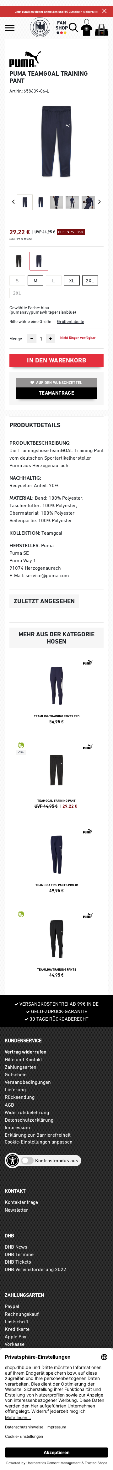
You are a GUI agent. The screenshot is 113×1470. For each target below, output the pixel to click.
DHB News (16, 1247)
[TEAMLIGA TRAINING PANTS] (56, 947)
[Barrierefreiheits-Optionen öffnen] (12, 1160)
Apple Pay (15, 1336)
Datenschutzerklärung (29, 1120)
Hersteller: (24, 545)
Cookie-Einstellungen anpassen (39, 1141)
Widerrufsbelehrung (27, 1112)
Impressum (17, 1127)
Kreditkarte (17, 1329)
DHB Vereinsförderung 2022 (35, 1269)
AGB (9, 1105)
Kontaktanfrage (21, 1202)
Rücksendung (20, 1097)
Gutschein (16, 1074)
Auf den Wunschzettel (59, 383)
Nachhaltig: (25, 478)
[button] (9, 27)
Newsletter (16, 1210)
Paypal (12, 1306)
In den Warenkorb (56, 360)
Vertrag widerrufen (25, 1051)
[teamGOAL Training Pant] (56, 778)
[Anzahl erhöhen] (50, 338)
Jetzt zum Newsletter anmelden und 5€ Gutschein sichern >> (56, 11)
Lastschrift (17, 1321)
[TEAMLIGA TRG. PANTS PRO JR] (56, 862)
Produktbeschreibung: (40, 443)
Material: (21, 498)
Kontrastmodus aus (56, 1160)
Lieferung (15, 1089)
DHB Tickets (18, 1262)
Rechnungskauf (22, 1314)
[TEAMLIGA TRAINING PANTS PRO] (56, 693)
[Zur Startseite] (49, 27)
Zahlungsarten (20, 1067)
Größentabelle (70, 321)
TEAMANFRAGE (56, 393)
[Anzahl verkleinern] (31, 338)
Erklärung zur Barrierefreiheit (38, 1135)
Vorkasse (14, 1344)
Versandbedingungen (28, 1082)
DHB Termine (19, 1254)
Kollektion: (24, 533)
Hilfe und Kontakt (23, 1059)
